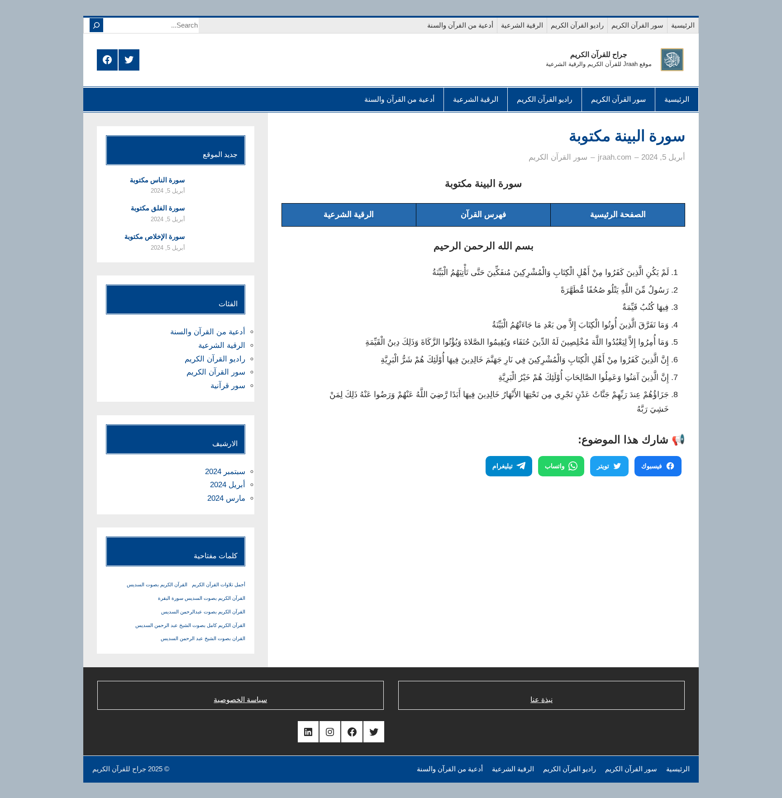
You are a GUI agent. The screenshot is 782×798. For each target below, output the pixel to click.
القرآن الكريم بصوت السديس (157, 584)
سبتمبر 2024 (225, 471)
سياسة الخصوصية (240, 699)
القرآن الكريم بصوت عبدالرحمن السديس (203, 611)
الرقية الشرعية (221, 345)
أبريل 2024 (227, 484)
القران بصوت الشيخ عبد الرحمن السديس (203, 638)
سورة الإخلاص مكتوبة (154, 236)
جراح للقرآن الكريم (598, 54)
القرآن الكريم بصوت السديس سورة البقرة (201, 598)
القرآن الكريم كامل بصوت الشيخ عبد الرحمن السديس (190, 625)
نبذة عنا (541, 699)
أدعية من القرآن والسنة (207, 332)
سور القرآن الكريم (558, 157)
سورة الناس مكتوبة (157, 180)
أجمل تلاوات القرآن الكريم (218, 584)
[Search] (96, 25)
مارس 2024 (226, 498)
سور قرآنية (227, 385)
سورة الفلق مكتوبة (158, 208)
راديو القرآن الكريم (215, 359)
